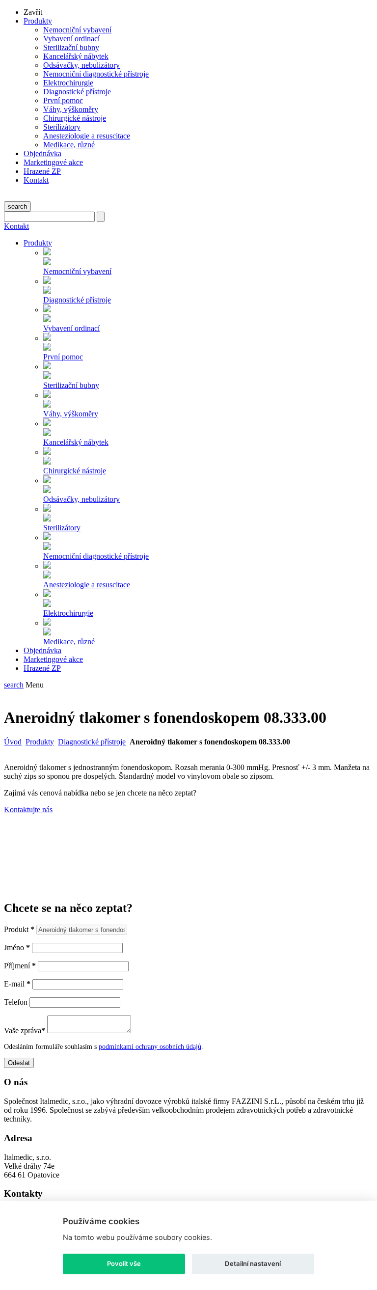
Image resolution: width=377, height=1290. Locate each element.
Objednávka (42, 153)
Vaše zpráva (24, 1030)
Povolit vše (124, 1263)
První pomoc (63, 100)
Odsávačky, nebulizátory (81, 65)
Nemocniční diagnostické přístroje (96, 74)
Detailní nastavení (253, 1263)
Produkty (38, 21)
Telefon (15, 1002)
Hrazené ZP (42, 171)
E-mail (17, 984)
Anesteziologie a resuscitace (86, 136)
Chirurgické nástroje (74, 118)
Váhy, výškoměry (70, 109)
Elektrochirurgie (68, 83)
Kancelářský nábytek (75, 56)
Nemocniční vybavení (77, 30)
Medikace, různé (69, 144)
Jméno (17, 947)
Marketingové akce (53, 162)
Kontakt (36, 180)
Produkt (19, 929)
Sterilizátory (62, 127)
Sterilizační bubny (71, 47)
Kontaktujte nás (28, 809)
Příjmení (20, 965)
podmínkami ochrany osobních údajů (150, 1046)
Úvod (13, 742)
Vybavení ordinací (71, 38)
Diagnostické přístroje (77, 91)
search (17, 206)
